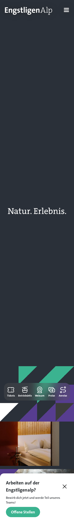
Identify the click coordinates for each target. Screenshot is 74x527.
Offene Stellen (23, 512)
